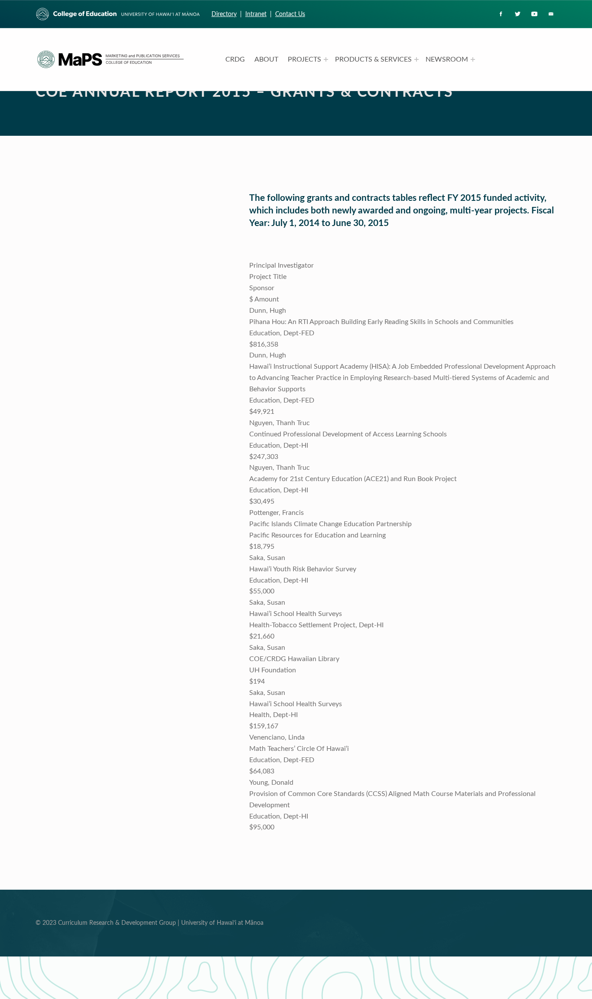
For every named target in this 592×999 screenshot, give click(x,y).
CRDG (235, 59)
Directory (224, 14)
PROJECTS (304, 59)
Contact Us (290, 14)
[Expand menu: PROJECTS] (326, 59)
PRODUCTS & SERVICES (373, 59)
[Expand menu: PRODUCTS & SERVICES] (416, 59)
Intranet (256, 14)
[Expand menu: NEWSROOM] (473, 59)
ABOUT (266, 59)
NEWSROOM (447, 59)
